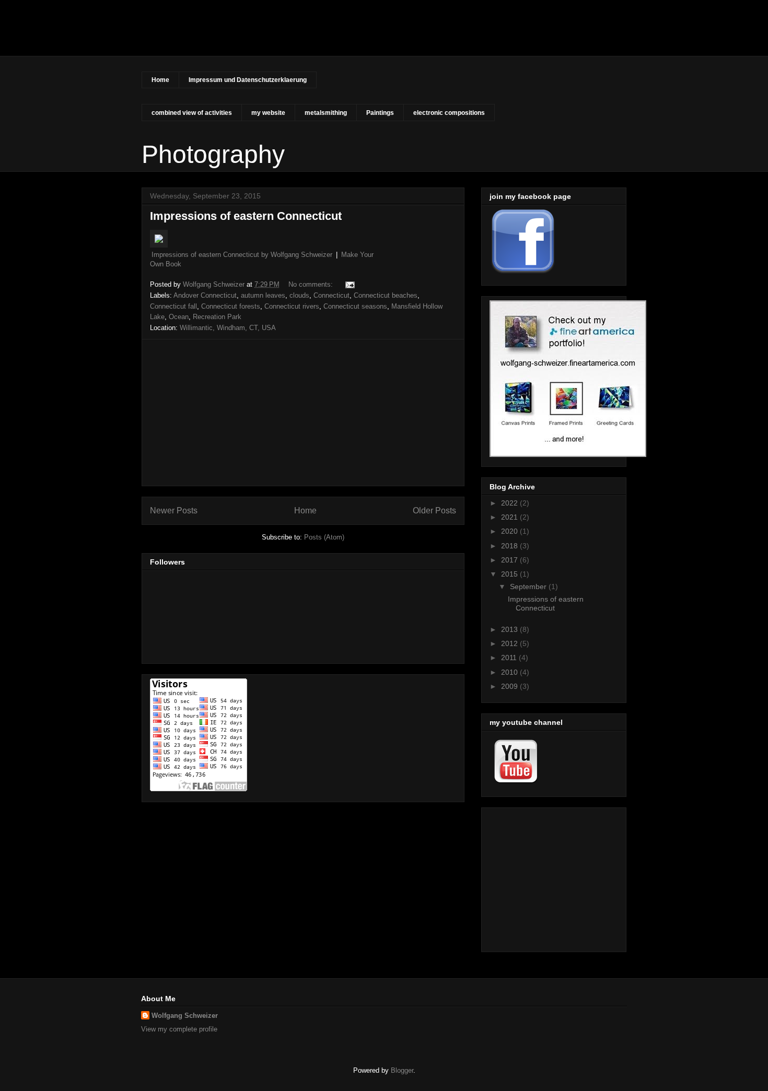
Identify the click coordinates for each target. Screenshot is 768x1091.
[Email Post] (349, 284)
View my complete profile (179, 1029)
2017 (510, 560)
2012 (510, 643)
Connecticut (331, 295)
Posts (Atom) (324, 537)
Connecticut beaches (385, 295)
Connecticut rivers (291, 306)
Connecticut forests (230, 306)
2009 (510, 686)
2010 (510, 672)
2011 (510, 657)
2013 (510, 629)
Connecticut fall (173, 306)
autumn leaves (263, 295)
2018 (510, 546)
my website (268, 112)
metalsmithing (326, 112)
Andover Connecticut (205, 295)
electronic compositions (449, 112)
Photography (205, 38)
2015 (510, 574)
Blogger (402, 1070)
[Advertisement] (303, 412)
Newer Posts (173, 510)
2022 (510, 503)
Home (160, 80)
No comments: (311, 284)
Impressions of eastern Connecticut (246, 215)
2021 (510, 517)
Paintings (380, 112)
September (529, 586)
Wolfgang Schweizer (185, 1015)
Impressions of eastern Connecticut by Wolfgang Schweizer (242, 255)
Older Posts (434, 510)
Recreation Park (217, 317)
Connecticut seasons (355, 306)
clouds (299, 295)
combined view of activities (192, 112)
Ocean (179, 317)
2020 (510, 531)
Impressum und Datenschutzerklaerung (248, 80)
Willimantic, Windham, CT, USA (228, 328)
